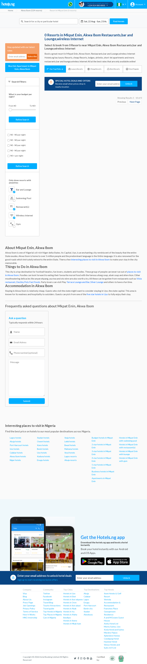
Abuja (86, 593)
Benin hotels (42, 449)
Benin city (88, 608)
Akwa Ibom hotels (18, 456)
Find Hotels (118, 21)
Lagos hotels (15, 437)
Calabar (87, 596)
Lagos (86, 599)
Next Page (135, 101)
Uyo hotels (42, 452)
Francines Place (111, 608)
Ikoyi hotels (69, 452)
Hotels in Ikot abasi (72, 605)
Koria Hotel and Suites (114, 629)
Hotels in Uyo (69, 593)
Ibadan (87, 611)
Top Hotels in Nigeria (52, 611)
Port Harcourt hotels (19, 445)
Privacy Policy (29, 608)
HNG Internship (30, 617)
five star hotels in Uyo (97, 294)
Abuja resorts (70, 460)
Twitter (46, 593)
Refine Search (22, 119)
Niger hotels (15, 460)
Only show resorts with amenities (20, 181)
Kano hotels (42, 445)
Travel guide (48, 608)
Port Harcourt (90, 605)
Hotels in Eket (69, 596)
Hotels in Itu (69, 611)
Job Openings (29, 605)
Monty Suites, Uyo (112, 626)
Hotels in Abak (69, 608)
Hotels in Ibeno (70, 620)
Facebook (47, 596)
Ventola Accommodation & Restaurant (112, 602)
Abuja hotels (15, 441)
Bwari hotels (70, 445)
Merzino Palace (110, 632)
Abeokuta (88, 614)
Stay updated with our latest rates (21, 49)
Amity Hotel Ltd (111, 623)
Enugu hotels (43, 460)
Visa (25, 593)
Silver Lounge (97, 282)
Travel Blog (48, 602)
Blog (25, 596)
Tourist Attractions (52, 605)
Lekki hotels (69, 441)
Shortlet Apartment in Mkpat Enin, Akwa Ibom (22, 67)
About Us (27, 599)
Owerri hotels (43, 441)
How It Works (29, 614)
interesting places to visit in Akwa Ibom (90, 259)
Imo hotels (14, 449)
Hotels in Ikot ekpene (73, 599)
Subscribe (32, 56)
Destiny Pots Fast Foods (28, 282)
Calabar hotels (16, 452)
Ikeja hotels (69, 437)
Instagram (47, 599)
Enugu (86, 602)
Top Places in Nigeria (52, 614)
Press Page (28, 602)
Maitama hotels (71, 449)
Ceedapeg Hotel (111, 638)
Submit (26, 401)
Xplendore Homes (112, 635)
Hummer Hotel (110, 641)
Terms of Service (30, 611)
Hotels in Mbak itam (72, 623)
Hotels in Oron (70, 602)
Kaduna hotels (43, 456)
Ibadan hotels (43, 437)
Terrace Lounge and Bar (78, 282)
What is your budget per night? (20, 95)
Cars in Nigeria (49, 617)
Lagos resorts (70, 456)
